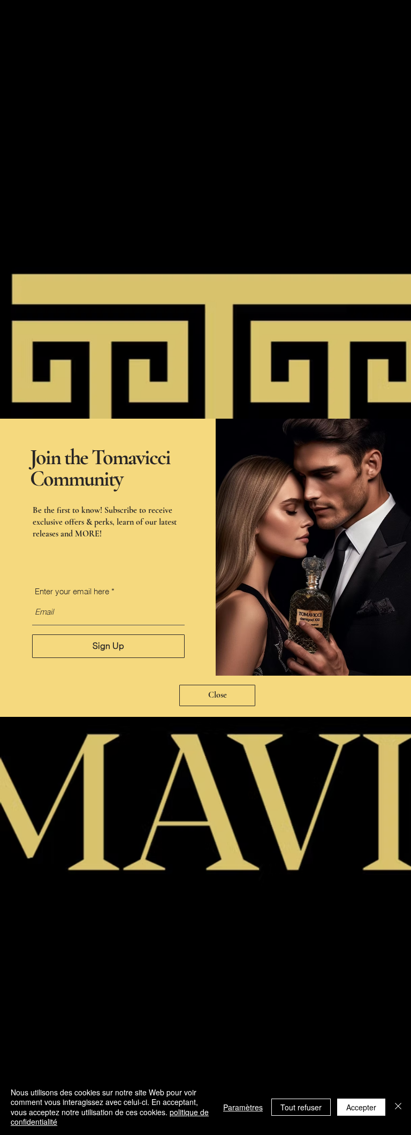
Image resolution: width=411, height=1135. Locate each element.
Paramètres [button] (243, 1107)
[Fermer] (398, 1106)
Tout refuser (301, 1107)
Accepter (361, 1107)
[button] (217, 695)
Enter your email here (72, 591)
